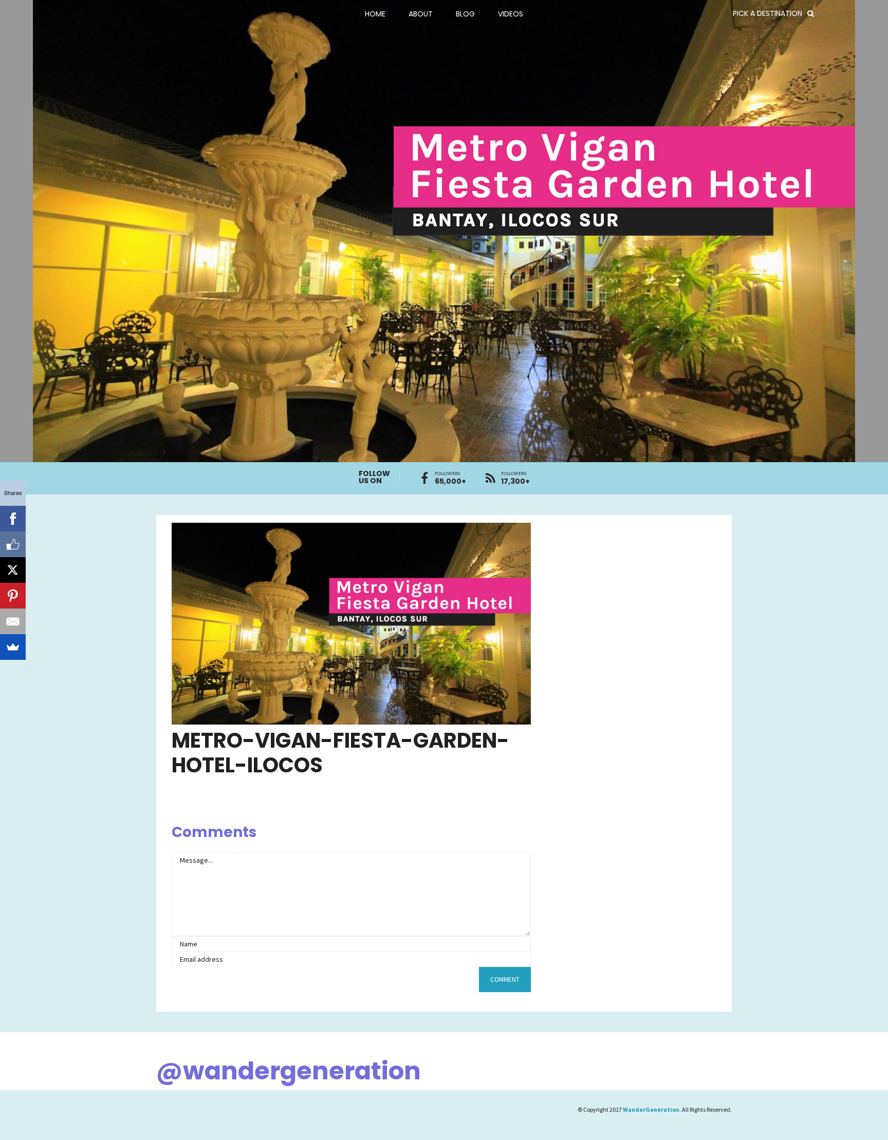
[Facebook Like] (13, 544)
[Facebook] (13, 518)
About (421, 14)
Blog (465, 14)
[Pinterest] (13, 596)
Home (375, 14)
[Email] (13, 621)
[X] (13, 570)
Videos (510, 14)
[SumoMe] (13, 647)
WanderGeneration (651, 1109)
